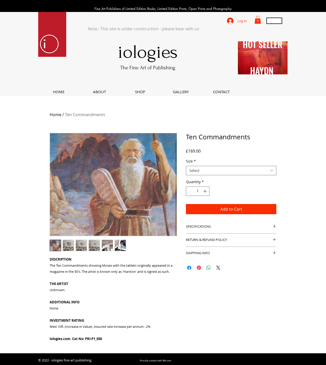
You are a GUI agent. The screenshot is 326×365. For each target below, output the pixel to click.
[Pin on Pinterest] (199, 268)
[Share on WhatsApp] (209, 268)
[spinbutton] (197, 191)
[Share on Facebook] (189, 268)
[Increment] (205, 191)
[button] (257, 20)
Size (191, 161)
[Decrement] (190, 191)
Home (55, 114)
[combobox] (231, 170)
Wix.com (166, 360)
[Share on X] (218, 268)
